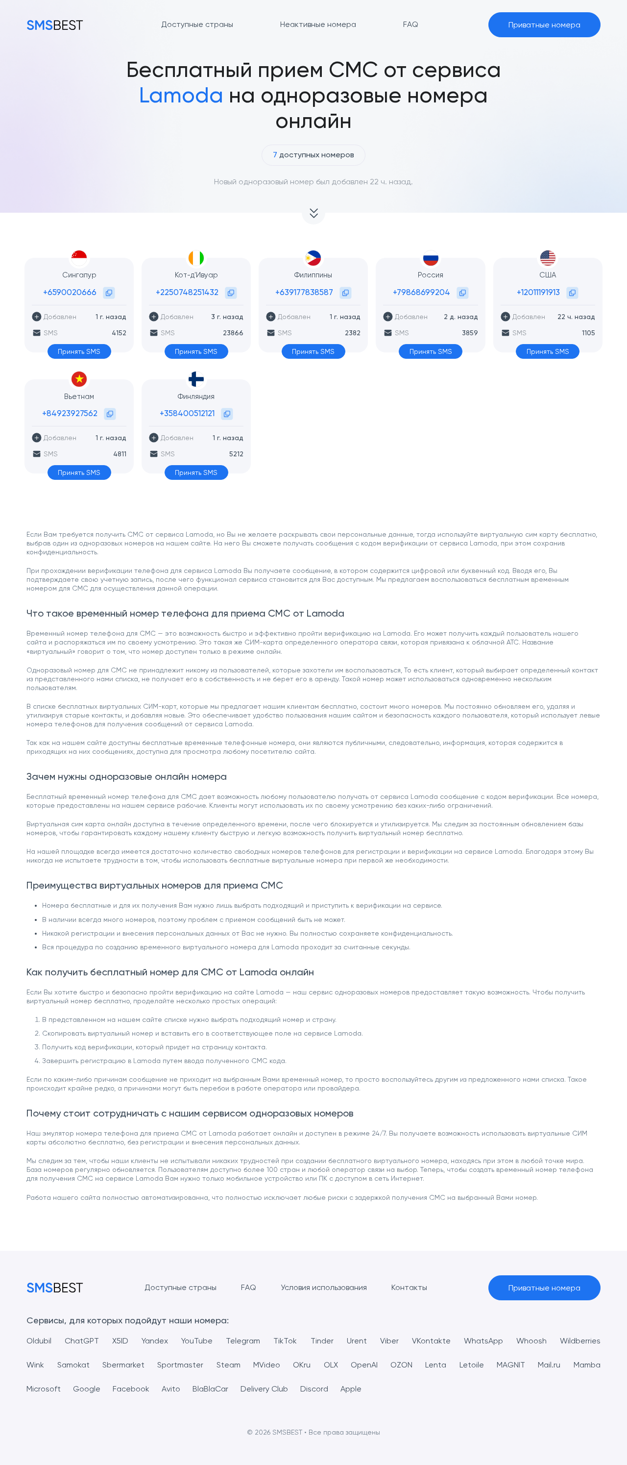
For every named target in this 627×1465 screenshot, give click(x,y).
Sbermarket (123, 1364)
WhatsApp (483, 1340)
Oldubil (38, 1340)
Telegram (243, 1340)
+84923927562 (69, 413)
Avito (171, 1388)
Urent (357, 1340)
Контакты (409, 1287)
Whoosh (531, 1340)
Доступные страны (181, 1287)
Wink (35, 1364)
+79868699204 (421, 292)
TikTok (285, 1340)
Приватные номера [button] (544, 24)
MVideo (266, 1364)
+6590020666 (69, 292)
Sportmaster (180, 1364)
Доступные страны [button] (197, 24)
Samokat (73, 1364)
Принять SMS (79, 351)
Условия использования (324, 1287)
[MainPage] (54, 24)
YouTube (197, 1340)
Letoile (471, 1364)
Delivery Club (264, 1388)
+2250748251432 (187, 292)
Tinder (322, 1340)
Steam (229, 1364)
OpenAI (364, 1364)
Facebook (131, 1388)
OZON (401, 1364)
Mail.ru (549, 1364)
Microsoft (43, 1388)
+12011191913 (538, 292)
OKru (302, 1364)
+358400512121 (187, 413)
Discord (314, 1388)
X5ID (120, 1340)
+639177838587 (304, 292)
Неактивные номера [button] (318, 24)
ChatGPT (82, 1340)
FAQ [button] (410, 24)
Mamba (587, 1364)
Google (86, 1388)
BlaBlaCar (210, 1388)
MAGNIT (511, 1364)
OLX (331, 1364)
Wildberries (580, 1340)
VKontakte (431, 1340)
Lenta (435, 1364)
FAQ (248, 1287)
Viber (389, 1340)
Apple (351, 1388)
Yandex (155, 1340)
